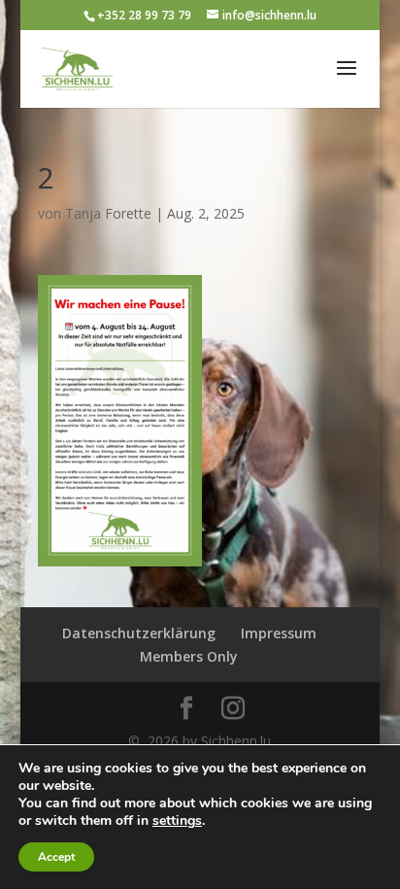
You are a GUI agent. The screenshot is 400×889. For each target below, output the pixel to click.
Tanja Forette (108, 213)
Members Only (189, 656)
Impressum (279, 633)
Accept (56, 857)
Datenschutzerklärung (139, 633)
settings (177, 821)
